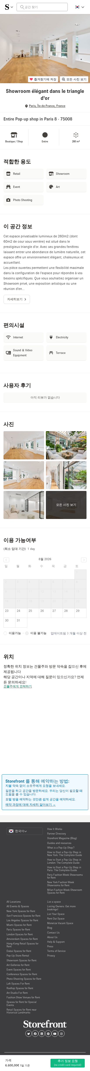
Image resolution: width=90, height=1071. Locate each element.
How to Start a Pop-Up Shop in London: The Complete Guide (64, 861)
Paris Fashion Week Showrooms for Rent (65, 876)
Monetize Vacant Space (60, 923)
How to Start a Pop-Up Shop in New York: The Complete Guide (64, 853)
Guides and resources (59, 843)
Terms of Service (56, 950)
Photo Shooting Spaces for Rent (24, 978)
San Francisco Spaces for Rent (23, 915)
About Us (52, 937)
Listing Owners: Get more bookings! (61, 907)
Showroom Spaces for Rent (21, 960)
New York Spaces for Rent (21, 911)
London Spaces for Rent (20, 934)
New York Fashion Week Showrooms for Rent (60, 883)
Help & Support (56, 941)
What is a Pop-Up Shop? (60, 847)
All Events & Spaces (18, 906)
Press (50, 946)
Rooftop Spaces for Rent (20, 988)
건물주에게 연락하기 (17, 686)
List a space (54, 901)
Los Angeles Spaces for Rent (22, 920)
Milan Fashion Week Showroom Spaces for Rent (64, 891)
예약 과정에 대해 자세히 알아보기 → (30, 804)
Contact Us (53, 932)
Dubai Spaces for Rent (19, 950)
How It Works (54, 829)
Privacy (51, 955)
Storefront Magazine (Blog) (62, 838)
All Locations (14, 901)
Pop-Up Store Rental (18, 955)
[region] (45, 737)
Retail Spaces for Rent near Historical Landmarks (21, 1011)
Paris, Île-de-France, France (47, 106)
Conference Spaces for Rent (22, 974)
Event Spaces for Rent (19, 969)
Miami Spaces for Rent (19, 924)
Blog (49, 927)
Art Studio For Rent (17, 992)
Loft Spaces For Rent (18, 983)
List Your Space (55, 913)
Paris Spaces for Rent (18, 929)
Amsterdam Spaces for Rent (22, 938)
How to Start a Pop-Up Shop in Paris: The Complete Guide (64, 869)
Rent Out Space (55, 918)
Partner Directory (56, 833)
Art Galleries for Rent (18, 964)
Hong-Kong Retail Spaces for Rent (22, 945)
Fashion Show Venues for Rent (23, 997)
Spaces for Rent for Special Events (21, 1003)
